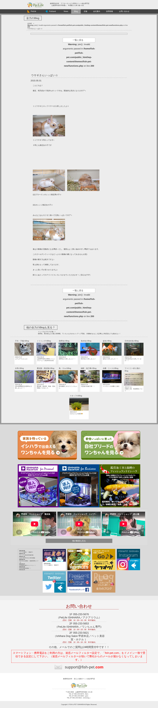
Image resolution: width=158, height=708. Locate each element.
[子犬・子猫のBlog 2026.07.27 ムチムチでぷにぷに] (24, 339)
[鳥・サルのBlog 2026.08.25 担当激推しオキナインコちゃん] (68, 366)
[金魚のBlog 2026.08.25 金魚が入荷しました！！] (112, 339)
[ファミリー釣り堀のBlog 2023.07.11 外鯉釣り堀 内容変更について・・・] (134, 366)
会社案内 (96, 11)
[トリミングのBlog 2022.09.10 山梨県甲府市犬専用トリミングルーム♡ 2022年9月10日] (46, 339)
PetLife (33, 11)
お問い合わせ (124, 11)
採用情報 (109, 11)
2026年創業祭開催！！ (25, 568)
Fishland (52, 11)
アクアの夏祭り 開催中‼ (26, 552)
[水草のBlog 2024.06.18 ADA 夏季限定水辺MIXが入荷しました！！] (24, 366)
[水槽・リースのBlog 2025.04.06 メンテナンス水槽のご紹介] (112, 366)
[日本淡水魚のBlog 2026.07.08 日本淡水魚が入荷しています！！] (134, 339)
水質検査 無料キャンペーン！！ (27, 565)
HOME (29, 23)
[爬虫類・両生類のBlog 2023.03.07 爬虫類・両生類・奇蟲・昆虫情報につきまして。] (46, 366)
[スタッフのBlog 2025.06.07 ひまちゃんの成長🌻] (79, 394)
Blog (76, 11)
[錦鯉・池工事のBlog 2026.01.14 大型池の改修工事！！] (90, 366)
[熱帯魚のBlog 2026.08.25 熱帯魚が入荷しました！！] (68, 339)
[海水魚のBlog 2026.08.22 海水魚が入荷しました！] (90, 339)
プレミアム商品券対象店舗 (26, 555)
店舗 (85, 11)
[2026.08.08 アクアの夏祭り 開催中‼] (54, 549)
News (66, 11)
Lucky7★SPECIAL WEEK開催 (27, 558)
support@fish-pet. (84, 667)
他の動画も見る (79, 541)
